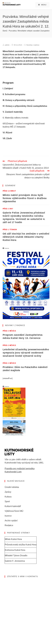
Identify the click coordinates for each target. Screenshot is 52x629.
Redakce (9, 525)
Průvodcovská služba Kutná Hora (20, 544)
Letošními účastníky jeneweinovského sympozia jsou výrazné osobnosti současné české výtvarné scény (26, 352)
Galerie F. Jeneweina (15, 561)
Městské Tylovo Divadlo (16, 555)
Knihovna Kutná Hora (15, 550)
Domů (5, 31)
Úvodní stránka (12, 487)
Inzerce (8, 516)
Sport (7, 501)
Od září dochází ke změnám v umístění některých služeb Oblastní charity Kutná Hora (26, 236)
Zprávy (8, 492)
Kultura (8, 497)
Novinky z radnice (32, 45)
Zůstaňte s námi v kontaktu (22, 576)
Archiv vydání (11, 520)
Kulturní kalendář (13, 506)
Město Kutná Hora (13, 539)
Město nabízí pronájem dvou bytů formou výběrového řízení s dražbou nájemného (25, 198)
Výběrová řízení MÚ (14, 511)
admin (7, 45)
